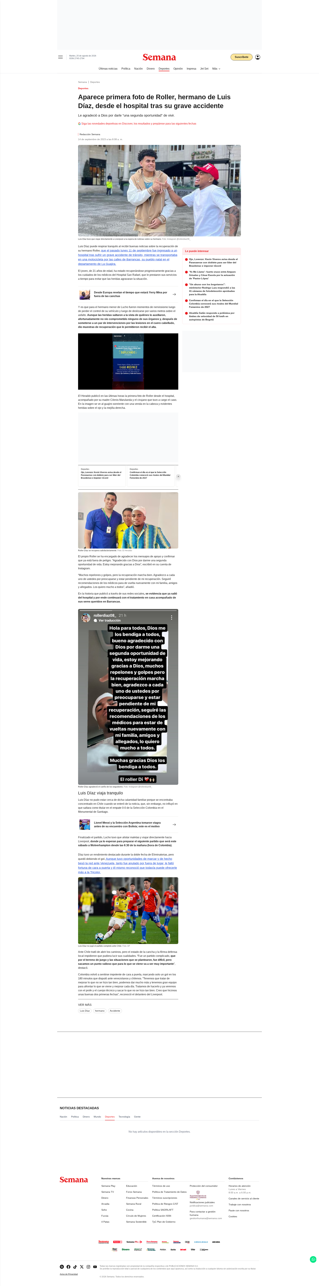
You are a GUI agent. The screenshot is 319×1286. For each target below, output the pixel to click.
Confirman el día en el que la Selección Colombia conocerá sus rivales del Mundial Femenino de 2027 (150, 475)
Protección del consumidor (204, 1186)
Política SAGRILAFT (162, 1209)
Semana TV (107, 1192)
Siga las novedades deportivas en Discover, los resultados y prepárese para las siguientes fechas (138, 123)
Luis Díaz (85, 1010)
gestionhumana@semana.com (206, 1218)
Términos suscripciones (164, 1198)
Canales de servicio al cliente (244, 1198)
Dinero (104, 1198)
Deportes (95, 82)
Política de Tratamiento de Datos (169, 1192)
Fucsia (104, 1215)
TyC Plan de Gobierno (163, 1221)
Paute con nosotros (239, 1210)
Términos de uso (161, 1186)
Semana (82, 82)
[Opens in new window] (68, 1267)
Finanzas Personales (137, 1198)
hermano (100, 1010)
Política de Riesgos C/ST (165, 1203)
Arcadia (105, 1203)
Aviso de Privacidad (72, 1274)
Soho (104, 1209)
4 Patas (105, 1221)
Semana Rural (133, 1203)
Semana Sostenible (136, 1221)
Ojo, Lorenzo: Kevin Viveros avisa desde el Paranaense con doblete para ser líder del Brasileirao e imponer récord (101, 475)
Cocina (129, 1209)
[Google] (62, 1267)
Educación (131, 1186)
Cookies (233, 1216)
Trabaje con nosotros (240, 1204)
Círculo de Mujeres (136, 1215)
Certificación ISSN (161, 1215)
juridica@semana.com (201, 1205)
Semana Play (108, 1186)
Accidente (115, 1010)
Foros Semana (134, 1192)
